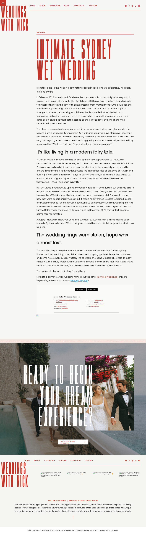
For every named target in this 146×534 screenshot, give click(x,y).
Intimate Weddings (107, 276)
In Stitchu (96, 302)
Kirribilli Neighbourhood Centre (97, 304)
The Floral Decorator (61, 306)
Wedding (41, 32)
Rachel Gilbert (65, 308)
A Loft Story (59, 302)
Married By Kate (95, 306)
